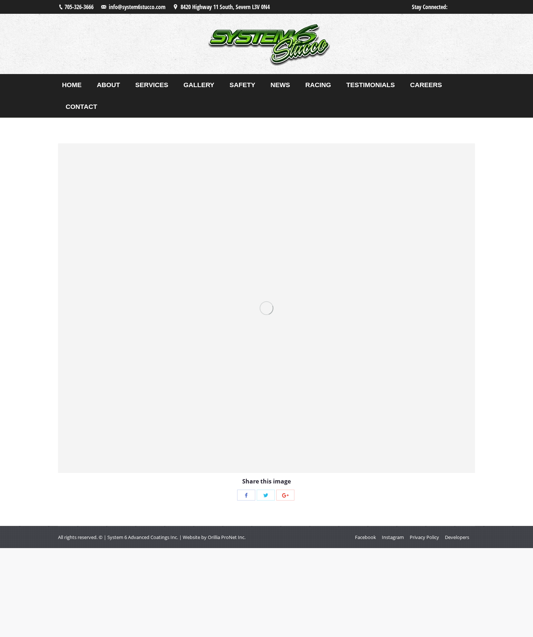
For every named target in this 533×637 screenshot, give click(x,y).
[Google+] (285, 495)
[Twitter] (266, 495)
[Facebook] (246, 495)
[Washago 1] (266, 308)
